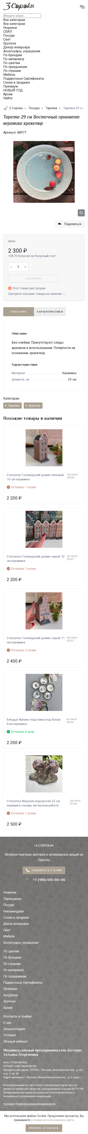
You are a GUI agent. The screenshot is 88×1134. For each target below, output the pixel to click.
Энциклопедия (14, 1029)
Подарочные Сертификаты (23, 983)
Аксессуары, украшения (21, 943)
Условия (9, 1035)
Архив (7, 1008)
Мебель (9, 936)
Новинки (9, 892)
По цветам (11, 951)
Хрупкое (34, 405)
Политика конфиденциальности (35, 1103)
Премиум (10, 989)
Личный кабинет (15, 1041)
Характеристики (50, 311)
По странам (12, 964)
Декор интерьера (16, 924)
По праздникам (14, 976)
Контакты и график (17, 1016)
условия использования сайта (52, 1120)
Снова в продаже (16, 917)
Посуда (8, 905)
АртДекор (10, 995)
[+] (25, 267)
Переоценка (12, 899)
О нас (7, 1023)
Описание (18, 311)
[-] (11, 267)
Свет (6, 930)
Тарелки (13, 405)
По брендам (12, 957)
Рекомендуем (13, 911)
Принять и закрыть (44, 1128)
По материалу (13, 970)
